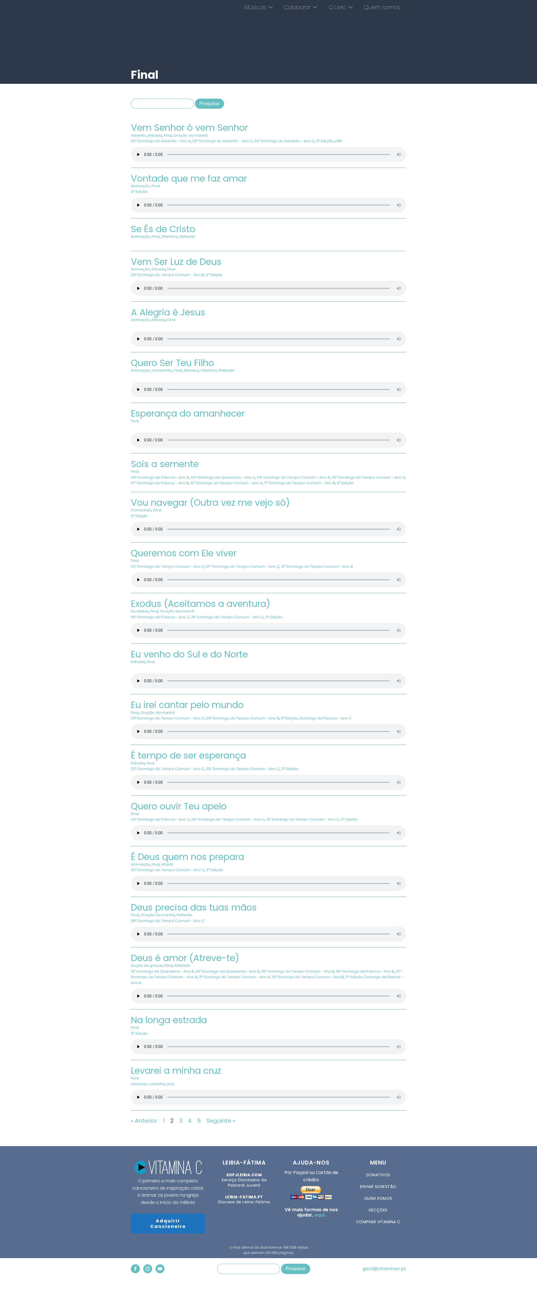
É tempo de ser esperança (188, 755)
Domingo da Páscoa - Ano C (326, 718)
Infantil (167, 864)
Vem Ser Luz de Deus (176, 261)
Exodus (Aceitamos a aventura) (200, 603)
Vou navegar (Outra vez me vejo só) (210, 502)
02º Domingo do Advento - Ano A (161, 141)
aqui (319, 1215)
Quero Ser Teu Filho (172, 363)
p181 (338, 141)
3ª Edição (324, 141)
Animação (140, 186)
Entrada (155, 135)
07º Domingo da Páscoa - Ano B (160, 483)
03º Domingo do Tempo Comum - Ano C (167, 718)
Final (168, 135)
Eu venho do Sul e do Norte (189, 654)
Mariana (191, 370)
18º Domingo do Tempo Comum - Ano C (303, 819)
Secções (378, 1210)
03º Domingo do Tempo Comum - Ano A (293, 477)
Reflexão (188, 236)
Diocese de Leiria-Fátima (244, 1199)
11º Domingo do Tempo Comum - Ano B (299, 483)
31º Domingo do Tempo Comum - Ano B (317, 566)
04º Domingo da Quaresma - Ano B (228, 971)
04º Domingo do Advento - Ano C (284, 141)
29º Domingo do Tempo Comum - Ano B (167, 274)
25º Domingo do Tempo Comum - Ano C (243, 768)
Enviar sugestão (378, 1186)
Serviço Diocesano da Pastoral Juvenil (244, 1180)
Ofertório (169, 236)
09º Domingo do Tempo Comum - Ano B (242, 718)
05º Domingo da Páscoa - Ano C (160, 617)
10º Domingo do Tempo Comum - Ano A (226, 483)
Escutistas (140, 611)
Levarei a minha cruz (176, 1070)
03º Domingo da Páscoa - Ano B (160, 477)
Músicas (255, 7)
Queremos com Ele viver (184, 553)
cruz (170, 1084)
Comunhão (162, 370)
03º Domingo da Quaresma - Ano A (223, 477)
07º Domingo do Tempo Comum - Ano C (242, 566)
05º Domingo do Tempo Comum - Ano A (368, 477)
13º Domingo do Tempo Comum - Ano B (308, 977)
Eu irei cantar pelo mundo (187, 704)
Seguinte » (220, 1121)
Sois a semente (165, 464)
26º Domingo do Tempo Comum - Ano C (167, 870)
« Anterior (144, 1121)
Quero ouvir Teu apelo (179, 806)
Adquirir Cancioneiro (168, 1223)
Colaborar (297, 7)
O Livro (337, 7)
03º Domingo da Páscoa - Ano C (160, 819)
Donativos (378, 1175)
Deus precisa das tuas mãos (194, 907)
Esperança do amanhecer (188, 413)
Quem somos (382, 7)
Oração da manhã (190, 135)
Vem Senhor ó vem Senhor (189, 127)
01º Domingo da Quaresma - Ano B (162, 971)
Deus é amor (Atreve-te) (185, 958)
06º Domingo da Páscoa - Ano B (365, 971)
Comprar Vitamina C (378, 1222)
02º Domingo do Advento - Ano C (222, 141)
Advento (138, 135)
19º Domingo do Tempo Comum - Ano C (227, 617)
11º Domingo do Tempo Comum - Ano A (234, 977)
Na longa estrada (169, 1020)
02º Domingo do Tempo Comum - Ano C (167, 566)
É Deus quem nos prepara (187, 856)
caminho (157, 1084)
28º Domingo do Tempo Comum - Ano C (167, 920)
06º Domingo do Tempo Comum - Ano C (228, 819)
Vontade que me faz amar (189, 178)
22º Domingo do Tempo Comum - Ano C (167, 768)
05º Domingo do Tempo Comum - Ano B (297, 971)
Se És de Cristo (163, 229)
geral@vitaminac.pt (384, 1269)
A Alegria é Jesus (168, 312)
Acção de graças (147, 965)
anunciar (139, 1084)
